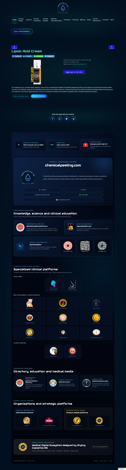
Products (67, 20)
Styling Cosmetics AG (79, 64)
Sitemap (43, 189)
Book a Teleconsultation (22, 31)
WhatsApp (85, 194)
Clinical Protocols (37, 19)
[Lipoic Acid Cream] (37, 72)
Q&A (111, 20)
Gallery (82, 20)
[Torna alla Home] (63, 8)
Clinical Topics (20, 19)
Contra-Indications (97, 19)
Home (15, 20)
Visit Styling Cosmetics (100, 446)
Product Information (38, 96)
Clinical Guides (45, 19)
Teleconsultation (64, 199)
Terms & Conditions (103, 460)
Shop (89, 20)
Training (75, 20)
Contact (106, 20)
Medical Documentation (56, 19)
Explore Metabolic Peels (20, 96)
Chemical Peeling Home (42, 194)
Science (29, 20)
